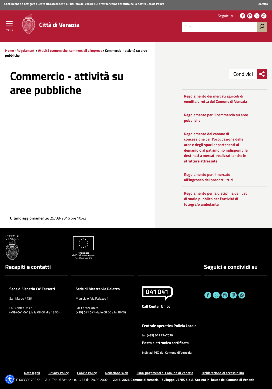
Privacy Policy (58, 372)
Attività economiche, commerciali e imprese (70, 50)
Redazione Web (116, 372)
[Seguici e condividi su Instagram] (224, 295)
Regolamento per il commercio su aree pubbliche (216, 117)
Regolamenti (26, 50)
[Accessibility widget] (9, 379)
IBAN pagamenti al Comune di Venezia (165, 372)
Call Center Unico (156, 306)
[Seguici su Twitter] (256, 16)
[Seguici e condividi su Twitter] (216, 295)
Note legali (32, 372)
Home (9, 50)
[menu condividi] (262, 74)
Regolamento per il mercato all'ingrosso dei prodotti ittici (208, 177)
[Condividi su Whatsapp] (241, 295)
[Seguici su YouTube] (263, 16)
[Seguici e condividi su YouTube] (233, 295)
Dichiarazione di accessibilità (223, 372)
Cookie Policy (155, 3)
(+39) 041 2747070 (160, 335)
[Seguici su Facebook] (242, 16)
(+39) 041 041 (18, 312)
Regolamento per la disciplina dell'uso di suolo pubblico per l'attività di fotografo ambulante (216, 198)
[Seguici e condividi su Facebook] (207, 295)
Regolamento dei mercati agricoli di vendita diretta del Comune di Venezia (215, 99)
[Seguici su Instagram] (249, 16)
